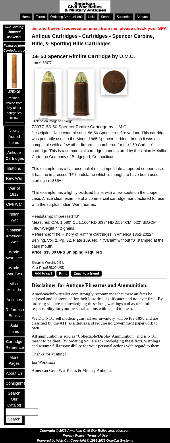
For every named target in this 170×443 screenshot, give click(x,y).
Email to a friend (86, 273)
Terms (40, 17)
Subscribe (124, 17)
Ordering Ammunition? (66, 17)
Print (63, 273)
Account (142, 17)
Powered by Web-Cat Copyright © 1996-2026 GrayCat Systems (85, 440)
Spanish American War (14, 236)
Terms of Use (97, 435)
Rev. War (14, 178)
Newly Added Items (14, 136)
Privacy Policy (74, 435)
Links (92, 17)
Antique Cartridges (55, 36)
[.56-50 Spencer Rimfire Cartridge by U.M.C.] (48, 93)
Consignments (18, 383)
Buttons (14, 168)
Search (106, 17)
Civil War (14, 204)
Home (26, 17)
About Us (14, 373)
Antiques (14, 300)
